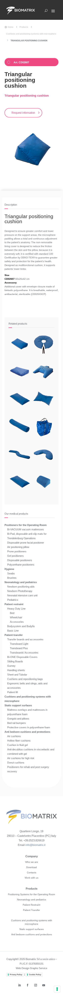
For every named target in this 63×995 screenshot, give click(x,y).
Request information (23, 112)
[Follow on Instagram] (35, 985)
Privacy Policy (16, 974)
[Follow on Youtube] (43, 985)
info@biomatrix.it (35, 845)
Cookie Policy (35, 974)
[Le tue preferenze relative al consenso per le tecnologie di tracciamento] (57, 989)
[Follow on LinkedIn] (19, 985)
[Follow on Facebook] (27, 985)
